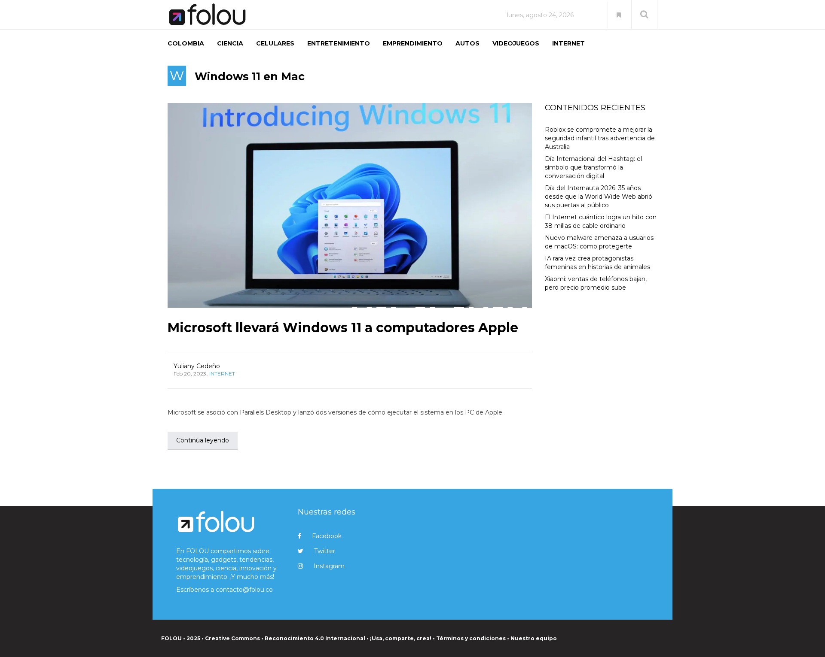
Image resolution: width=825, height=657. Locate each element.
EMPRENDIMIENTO (413, 43)
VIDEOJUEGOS (515, 43)
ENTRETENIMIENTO (338, 43)
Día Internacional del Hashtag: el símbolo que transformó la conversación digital (593, 167)
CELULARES (275, 43)
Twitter (324, 551)
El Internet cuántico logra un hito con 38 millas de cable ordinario (601, 221)
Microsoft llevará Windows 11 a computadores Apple (343, 328)
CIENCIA (230, 43)
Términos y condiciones (471, 638)
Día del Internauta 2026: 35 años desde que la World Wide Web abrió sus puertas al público (598, 196)
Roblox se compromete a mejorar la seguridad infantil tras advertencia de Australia (600, 138)
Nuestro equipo (533, 638)
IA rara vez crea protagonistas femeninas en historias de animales (597, 262)
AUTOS (467, 43)
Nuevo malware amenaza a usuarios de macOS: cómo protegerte (599, 242)
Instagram (329, 566)
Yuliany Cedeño (197, 366)
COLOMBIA (186, 43)
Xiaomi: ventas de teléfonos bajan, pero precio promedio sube (596, 283)
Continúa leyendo (202, 440)
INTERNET (568, 43)
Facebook (327, 536)
